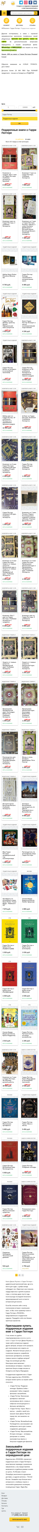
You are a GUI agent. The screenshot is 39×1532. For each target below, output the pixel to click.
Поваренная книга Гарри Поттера (28, 1209)
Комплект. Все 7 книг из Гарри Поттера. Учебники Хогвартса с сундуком (9, 619)
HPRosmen (5, 28)
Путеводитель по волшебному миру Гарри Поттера (29, 853)
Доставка (5, 1498)
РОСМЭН (9, 1095)
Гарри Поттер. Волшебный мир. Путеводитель (9, 1167)
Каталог (4, 1503)
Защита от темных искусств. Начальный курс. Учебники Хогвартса (29, 665)
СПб (10, 918)
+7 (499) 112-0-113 (19, 1515)
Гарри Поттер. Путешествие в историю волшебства (27, 1034)
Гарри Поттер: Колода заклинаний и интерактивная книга (27, 278)
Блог (3, 1493)
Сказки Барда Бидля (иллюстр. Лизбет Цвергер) (28, 900)
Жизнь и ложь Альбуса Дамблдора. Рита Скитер (28, 759)
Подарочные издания (10, 247)
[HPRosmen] (4, 3)
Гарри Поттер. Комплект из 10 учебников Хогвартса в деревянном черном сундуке (28, 372)
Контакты (5, 1506)
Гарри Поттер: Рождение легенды (29, 1166)
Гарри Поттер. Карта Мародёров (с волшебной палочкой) (28, 1079)
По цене (27, 139)
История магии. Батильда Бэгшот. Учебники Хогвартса (9, 806)
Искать (35, 13)
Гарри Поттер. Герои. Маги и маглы (27, 1123)
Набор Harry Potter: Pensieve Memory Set (10, 276)
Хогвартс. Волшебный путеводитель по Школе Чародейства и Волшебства (28, 808)
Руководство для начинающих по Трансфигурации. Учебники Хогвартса (9, 760)
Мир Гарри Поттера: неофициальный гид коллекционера (9, 855)
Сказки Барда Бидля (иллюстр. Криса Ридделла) (9, 1033)
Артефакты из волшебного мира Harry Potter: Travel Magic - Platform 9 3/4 (9, 902)
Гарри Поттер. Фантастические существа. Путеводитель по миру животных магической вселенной (28, 1257)
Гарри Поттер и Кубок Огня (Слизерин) (28, 946)
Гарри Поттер (15, 28)
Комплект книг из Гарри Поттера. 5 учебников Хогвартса (28, 618)
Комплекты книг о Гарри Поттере (12, 145)
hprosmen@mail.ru (9, 50)
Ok (19, 123)
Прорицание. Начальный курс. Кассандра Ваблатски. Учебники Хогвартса (28, 713)
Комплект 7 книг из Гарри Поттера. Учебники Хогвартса (29, 175)
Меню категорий (4, 13)
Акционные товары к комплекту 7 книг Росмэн (17, 635)
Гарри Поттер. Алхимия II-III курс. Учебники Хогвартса (9, 515)
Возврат (4, 1496)
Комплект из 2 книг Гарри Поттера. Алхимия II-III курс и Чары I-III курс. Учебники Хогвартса (9, 468)
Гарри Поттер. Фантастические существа (9, 1210)
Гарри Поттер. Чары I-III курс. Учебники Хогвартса (27, 466)
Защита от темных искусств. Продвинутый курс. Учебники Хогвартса (9, 665)
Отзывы (4, 1501)
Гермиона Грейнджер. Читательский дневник (8, 1255)
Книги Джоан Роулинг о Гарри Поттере (19, 1281)
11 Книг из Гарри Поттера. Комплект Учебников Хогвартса (29, 418)
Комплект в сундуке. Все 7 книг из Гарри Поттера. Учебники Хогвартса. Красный (10, 177)
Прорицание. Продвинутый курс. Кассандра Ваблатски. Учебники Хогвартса (9, 713)
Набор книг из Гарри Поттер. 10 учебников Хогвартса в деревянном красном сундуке (9, 420)
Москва (29, 871)
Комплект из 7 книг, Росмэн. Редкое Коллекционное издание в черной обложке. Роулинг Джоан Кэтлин (29, 516)
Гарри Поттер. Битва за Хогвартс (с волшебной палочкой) (9, 370)
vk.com (18, 1527)
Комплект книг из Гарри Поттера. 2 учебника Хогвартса (9, 223)
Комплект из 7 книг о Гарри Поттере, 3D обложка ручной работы (9, 1079)
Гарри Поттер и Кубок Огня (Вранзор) (28, 990)
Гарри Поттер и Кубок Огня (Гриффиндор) (8, 990)
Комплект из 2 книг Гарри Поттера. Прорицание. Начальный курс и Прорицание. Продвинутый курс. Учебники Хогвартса (29, 566)
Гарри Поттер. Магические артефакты (8, 1123)
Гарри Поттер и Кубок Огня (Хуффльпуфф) (8, 946)
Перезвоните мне (19, 1519)
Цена (3, 104)
